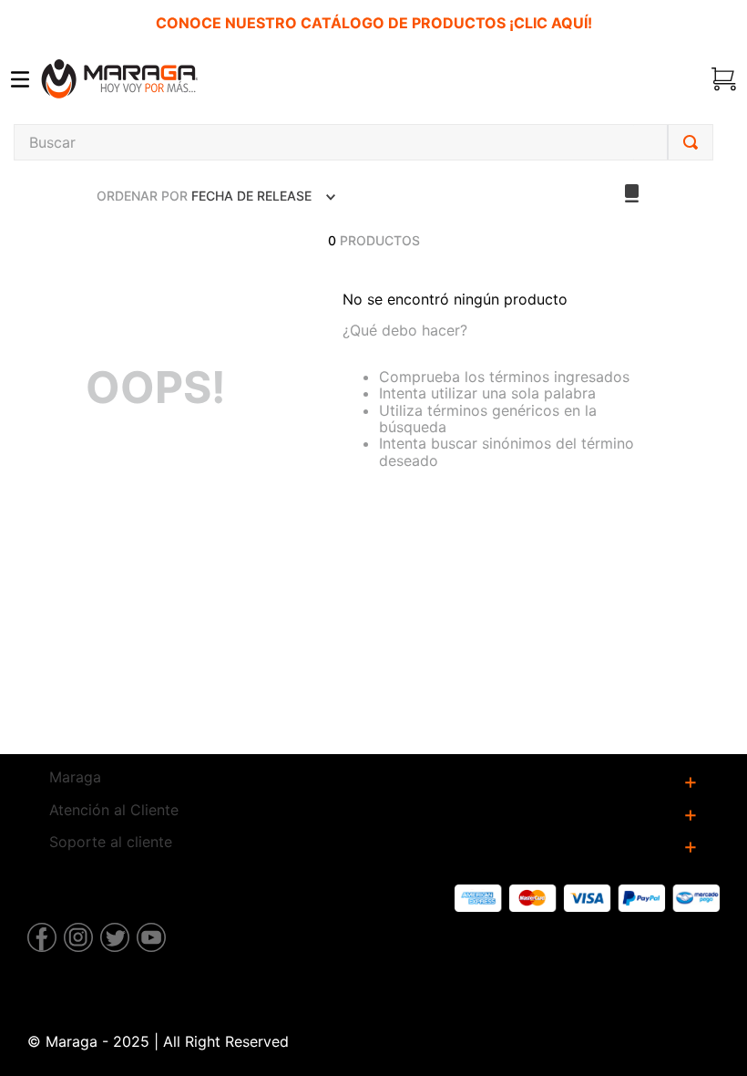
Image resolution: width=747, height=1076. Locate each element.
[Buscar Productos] (690, 142)
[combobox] (363, 142)
